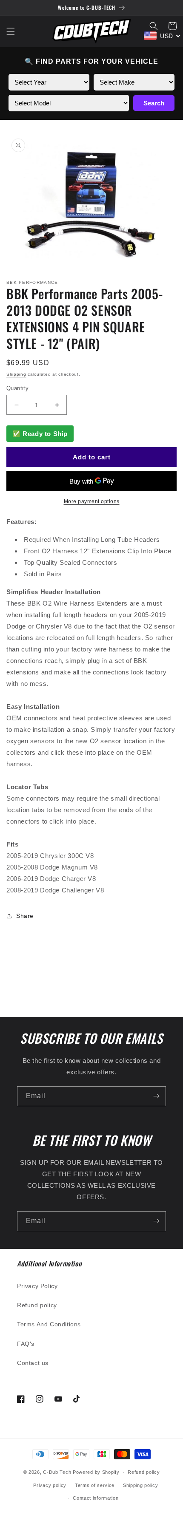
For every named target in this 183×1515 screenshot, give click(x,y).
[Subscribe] (156, 1096)
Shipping (16, 374)
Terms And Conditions (49, 1324)
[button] (10, 31)
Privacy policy (49, 1485)
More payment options (92, 501)
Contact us (33, 1362)
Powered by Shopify (96, 1472)
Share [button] (25, 915)
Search (153, 103)
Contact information (95, 1498)
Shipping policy (140, 1485)
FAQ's (25, 1343)
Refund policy (37, 1305)
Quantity (17, 388)
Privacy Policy (37, 1286)
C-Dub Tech (57, 1472)
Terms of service (94, 1485)
